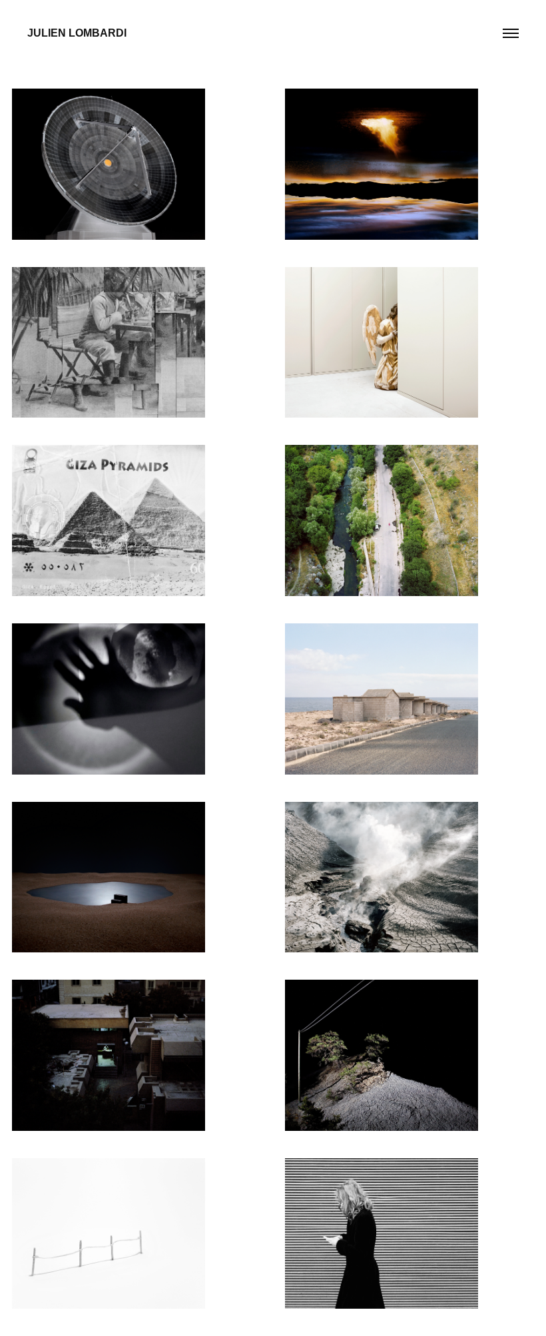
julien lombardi (77, 33)
